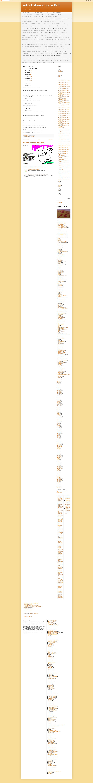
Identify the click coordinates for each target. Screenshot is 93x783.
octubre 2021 (59, 445)
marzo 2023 (58, 426)
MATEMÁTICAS (55, 42)
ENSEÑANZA (60, 263)
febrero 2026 (58, 388)
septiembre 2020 (59, 457)
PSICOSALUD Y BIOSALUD (64, 53)
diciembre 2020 (59, 455)
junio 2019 (58, 471)
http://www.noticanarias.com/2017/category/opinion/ (60, 580)
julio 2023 (58, 422)
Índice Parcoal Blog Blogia (26, 37)
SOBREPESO (36, 58)
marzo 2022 (58, 439)
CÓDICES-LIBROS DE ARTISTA (52, 19)
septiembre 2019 (59, 468)
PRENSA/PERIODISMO (61, 341)
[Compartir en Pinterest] (34, 135)
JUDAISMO (65, 37)
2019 (58, 193)
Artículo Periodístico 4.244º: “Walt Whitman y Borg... (63, 159)
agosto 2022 (58, 434)
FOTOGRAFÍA (43, 30)
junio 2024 (58, 410)
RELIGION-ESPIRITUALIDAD (52, 754)
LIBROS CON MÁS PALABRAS (62, 39)
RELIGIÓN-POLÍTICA (51, 755)
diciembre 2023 (59, 416)
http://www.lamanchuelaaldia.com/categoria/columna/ (60, 529)
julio (59, 76)
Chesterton (30, 19)
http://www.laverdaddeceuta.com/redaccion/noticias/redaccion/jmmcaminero (60, 572)
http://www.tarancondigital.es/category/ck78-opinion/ (60, 525)
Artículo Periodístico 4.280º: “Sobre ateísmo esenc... (63, 89)
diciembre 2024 (59, 403)
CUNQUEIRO (24, 23)
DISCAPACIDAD (45, 25)
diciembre (60, 70)
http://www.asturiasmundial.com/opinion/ (60, 565)
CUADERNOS (54, 21)
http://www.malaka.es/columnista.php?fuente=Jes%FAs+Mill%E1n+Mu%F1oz (60, 537)
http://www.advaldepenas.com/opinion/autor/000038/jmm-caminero (60, 519)
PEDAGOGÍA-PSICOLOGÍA (41, 48)
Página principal (60, 202)
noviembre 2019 (59, 467)
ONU (33, 48)
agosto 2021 (58, 447)
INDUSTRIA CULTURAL (37, 37)
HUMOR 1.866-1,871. (61, 127)
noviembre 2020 (59, 456)
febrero (59, 185)
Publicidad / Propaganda (49, 55)
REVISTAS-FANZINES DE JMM (62, 360)
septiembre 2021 (59, 446)
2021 (58, 190)
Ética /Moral (24, 28)
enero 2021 (58, 454)
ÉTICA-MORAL (31, 28)
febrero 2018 (58, 487)
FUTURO (34, 32)
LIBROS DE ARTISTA (25, 41)
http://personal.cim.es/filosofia (67, 495)
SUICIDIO (58, 58)
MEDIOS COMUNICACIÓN (65, 42)
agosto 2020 (58, 458)
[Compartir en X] (32, 135)
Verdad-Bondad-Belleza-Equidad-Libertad (29, 62)
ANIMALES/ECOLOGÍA (57, 12)
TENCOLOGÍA (35, 60)
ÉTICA (49, 665)
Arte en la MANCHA (37, 16)
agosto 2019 (58, 469)
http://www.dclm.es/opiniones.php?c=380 (60, 511)
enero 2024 (58, 415)
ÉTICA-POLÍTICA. (49, 28)
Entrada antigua (51, 139)
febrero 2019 (58, 476)
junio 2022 (58, 436)
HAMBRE (59, 293)
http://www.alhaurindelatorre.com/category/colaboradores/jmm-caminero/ (60, 547)
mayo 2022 (58, 437)
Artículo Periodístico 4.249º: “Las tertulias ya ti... (63, 152)
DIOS (39, 25)
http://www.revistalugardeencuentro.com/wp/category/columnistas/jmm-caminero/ (60, 551)
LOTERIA (31, 42)
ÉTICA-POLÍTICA (40, 28)
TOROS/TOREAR (56, 60)
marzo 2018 (58, 486)
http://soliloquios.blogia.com (67, 513)
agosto (59, 75)
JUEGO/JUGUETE (25, 39)
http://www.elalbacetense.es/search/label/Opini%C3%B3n (60, 522)
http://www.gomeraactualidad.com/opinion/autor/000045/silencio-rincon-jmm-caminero (60, 587)
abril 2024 (58, 412)
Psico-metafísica (50, 51)
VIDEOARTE (50, 62)
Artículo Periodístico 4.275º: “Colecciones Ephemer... (62, 99)
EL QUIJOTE (59, 262)
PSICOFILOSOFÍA (25, 53)
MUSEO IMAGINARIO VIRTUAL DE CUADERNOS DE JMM (32, 46)
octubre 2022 (59, 432)
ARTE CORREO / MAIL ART (27, 16)
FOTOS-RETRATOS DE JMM (54, 30)
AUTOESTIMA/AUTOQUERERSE (59, 18)
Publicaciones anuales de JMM (37, 55)
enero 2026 (58, 389)
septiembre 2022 (59, 433)
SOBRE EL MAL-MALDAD (26, 58)
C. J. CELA (24, 19)
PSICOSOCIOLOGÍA (25, 55)
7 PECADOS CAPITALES (26, 12)
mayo (59, 181)
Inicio (39, 139)
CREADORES (38, 21)
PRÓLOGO (24, 51)
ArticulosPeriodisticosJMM (41, 5)
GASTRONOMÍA (45, 32)
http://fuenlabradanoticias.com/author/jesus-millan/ (60, 498)
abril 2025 (58, 399)
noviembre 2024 (59, 404)
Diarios (34, 25)
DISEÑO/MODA (53, 25)
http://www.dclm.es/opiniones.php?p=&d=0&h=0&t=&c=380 (60, 507)
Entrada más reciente (26, 139)
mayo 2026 (58, 384)
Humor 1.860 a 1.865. (61, 155)
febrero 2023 (58, 427)
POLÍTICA (59, 340)
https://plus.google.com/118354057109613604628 (67, 506)
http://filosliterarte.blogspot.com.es (67, 509)
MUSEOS (60, 46)
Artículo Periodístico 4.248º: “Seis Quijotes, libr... (63, 154)
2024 (58, 69)
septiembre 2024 (59, 406)
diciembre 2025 (59, 390)
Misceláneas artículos (53, 44)
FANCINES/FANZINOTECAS (27, 30)
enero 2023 (58, 428)
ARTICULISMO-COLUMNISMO (49, 16)
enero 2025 (58, 402)
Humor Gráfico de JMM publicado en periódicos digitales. (33, 142)
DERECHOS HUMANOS (26, 25)
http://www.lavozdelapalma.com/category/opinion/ (60, 575)
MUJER (66, 44)
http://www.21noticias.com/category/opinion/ (60, 559)
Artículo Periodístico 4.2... (64, 104)
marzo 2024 (58, 413)
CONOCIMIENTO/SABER (65, 19)
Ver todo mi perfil (59, 492)
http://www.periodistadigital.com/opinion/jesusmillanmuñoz (60, 504)
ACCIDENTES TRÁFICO (37, 12)
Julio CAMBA (33, 39)
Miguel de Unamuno (43, 44)
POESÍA (59, 339)
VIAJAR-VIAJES (42, 62)
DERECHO (51, 23)
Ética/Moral (57, 28)
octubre (59, 72)
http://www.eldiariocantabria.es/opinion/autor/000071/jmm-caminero (60, 567)
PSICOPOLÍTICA (53, 53)
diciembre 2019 (59, 466)
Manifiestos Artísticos (46, 42)
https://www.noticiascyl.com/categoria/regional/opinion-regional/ (60, 532)
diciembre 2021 (59, 443)
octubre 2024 (59, 405)
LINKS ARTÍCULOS (48, 41)
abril (59, 182)
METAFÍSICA (24, 44)
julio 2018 (58, 481)
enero (59, 186)
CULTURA (61, 21)
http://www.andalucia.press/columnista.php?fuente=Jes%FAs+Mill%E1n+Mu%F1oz (60, 542)
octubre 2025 (59, 392)
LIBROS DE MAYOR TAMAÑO (37, 41)
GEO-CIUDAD (54, 32)
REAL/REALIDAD (59, 55)
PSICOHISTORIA (34, 53)
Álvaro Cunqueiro (48, 12)
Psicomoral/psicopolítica (44, 53)
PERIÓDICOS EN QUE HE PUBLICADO (55, 48)
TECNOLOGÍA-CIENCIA (26, 60)
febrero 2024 (58, 414)
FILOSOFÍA (36, 30)
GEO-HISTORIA (50, 686)
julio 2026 (58, 382)
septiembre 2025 (59, 393)
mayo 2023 (58, 424)
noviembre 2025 (59, 391)
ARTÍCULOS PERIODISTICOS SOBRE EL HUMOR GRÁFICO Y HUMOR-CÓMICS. (36, 174)
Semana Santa (60, 361)
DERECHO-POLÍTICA (59, 23)
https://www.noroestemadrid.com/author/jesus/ (60, 501)
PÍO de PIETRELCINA (61, 338)
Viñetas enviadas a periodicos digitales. (34, 169)
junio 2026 (58, 383)
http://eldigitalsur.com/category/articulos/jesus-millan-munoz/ (60, 597)
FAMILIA (63, 28)
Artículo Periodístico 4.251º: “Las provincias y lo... (63, 147)
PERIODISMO (66, 48)
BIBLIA (69, 18)
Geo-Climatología (62, 32)
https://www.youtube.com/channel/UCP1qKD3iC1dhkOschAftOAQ (67, 501)
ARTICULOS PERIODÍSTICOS (45, 18)
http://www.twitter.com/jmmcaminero (67, 511)
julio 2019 (58, 470)
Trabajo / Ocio (63, 60)
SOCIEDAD (43, 58)
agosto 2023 (58, 421)
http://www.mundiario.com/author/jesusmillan (60, 554)
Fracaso (63, 30)
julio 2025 (58, 395)
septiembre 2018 (59, 480)
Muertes (61, 44)
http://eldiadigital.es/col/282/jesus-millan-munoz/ (60, 513)
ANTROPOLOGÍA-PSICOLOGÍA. (41, 14)
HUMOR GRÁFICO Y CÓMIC (33, 35)
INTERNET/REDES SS (48, 37)
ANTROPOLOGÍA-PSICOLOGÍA (27, 14)
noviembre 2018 (59, 478)
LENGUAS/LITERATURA (50, 39)
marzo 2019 (58, 475)
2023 (58, 188)
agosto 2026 (58, 381)
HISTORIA (24, 35)
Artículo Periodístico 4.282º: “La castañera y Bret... (62, 84)
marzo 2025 (58, 400)
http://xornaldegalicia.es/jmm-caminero (60, 557)
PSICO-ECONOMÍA (31, 51)
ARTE (58, 14)
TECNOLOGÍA (65, 58)
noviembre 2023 (59, 417)
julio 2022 (58, 435)
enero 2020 (58, 465)
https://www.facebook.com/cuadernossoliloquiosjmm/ (67, 498)
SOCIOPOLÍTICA (51, 58)
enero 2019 (58, 477)
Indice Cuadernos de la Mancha (53, 35)
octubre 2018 (59, 479)
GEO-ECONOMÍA (50, 685)
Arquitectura (52, 14)
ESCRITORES (60, 265)
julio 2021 (58, 448)
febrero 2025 (58, 401)
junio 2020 (58, 460)
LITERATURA (24, 42)
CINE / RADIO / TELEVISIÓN (40, 19)
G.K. (39, 32)
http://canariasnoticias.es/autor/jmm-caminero (60, 583)
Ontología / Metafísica (25, 48)
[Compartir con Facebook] (33, 135)
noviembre (60, 71)
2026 (58, 66)
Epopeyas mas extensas (61, 264)
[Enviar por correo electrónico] (30, 135)
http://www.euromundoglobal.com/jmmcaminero (60, 496)
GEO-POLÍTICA (50, 687)
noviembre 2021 (59, 444)
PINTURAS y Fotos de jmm (61, 337)
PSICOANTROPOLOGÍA (59, 51)
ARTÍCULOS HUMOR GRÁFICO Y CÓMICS (29, 18)
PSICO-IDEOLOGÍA (41, 51)
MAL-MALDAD (37, 42)
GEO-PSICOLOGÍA (60, 291)
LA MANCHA (40, 39)
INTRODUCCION (58, 37)
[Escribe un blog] (31, 135)
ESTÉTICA (49, 664)
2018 (58, 194)
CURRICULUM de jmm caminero (34, 23)
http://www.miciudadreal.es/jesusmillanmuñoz (60, 516)
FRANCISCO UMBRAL (26, 32)
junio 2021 (58, 449)
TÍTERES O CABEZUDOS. (45, 60)
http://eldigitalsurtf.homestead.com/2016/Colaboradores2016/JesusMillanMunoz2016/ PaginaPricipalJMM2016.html (60, 593)
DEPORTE (45, 23)
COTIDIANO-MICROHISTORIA (27, 21)
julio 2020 (58, 459)
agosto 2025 (58, 394)
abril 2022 (58, 438)
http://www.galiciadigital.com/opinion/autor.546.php (60, 562)
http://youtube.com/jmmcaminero (67, 504)
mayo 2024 (58, 411)
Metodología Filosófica (33, 44)
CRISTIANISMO (46, 21)
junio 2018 (58, 482)
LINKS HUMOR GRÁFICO (59, 41)
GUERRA (59, 292)
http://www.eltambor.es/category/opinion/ (60, 578)
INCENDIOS (43, 35)
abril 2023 (58, 425)
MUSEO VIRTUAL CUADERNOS (50, 46)
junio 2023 (58, 423)
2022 (58, 189)
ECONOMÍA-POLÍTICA (63, 25)
